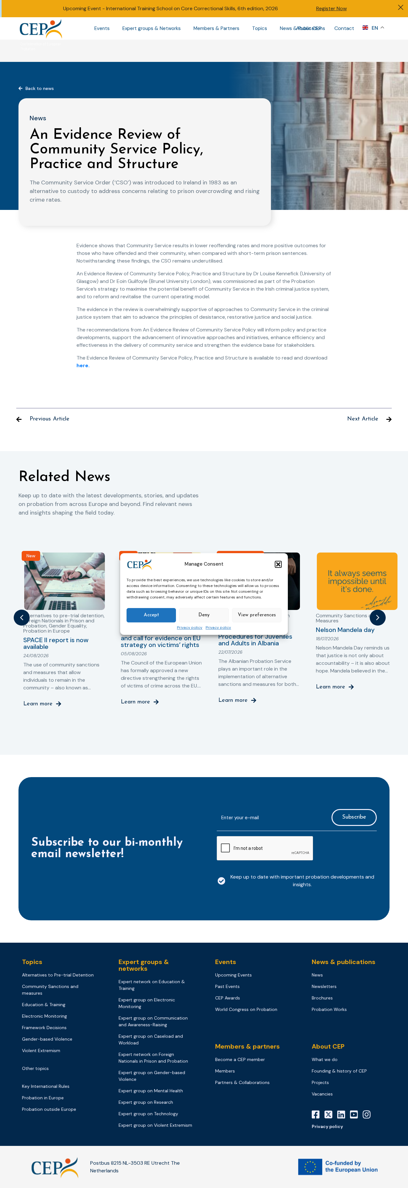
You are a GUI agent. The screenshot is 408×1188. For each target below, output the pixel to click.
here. (83, 365)
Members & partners (247, 1046)
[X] (330, 1114)
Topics (259, 28)
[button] (278, 564)
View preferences (257, 615)
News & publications (343, 962)
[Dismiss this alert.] (401, 8)
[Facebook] (318, 1114)
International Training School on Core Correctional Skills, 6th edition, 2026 (192, 8)
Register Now (331, 8)
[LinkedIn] (343, 1114)
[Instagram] (369, 1114)
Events (102, 28)
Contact (344, 28)
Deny (204, 615)
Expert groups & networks (144, 965)
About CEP (309, 28)
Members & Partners (216, 28)
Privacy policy (189, 628)
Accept (151, 615)
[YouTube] (356, 1114)
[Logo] (41, 28)
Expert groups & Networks (151, 28)
